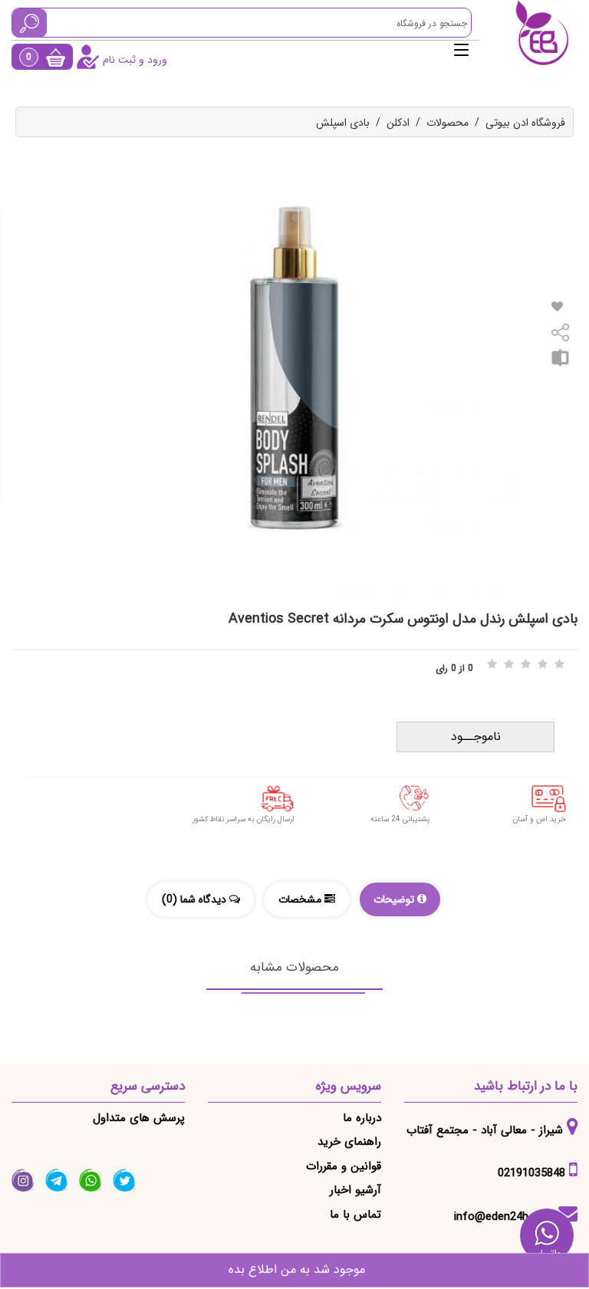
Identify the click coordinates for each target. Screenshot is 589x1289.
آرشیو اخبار (355, 1190)
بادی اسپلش (343, 122)
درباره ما (362, 1118)
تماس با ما (355, 1214)
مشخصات (301, 899)
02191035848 (531, 1173)
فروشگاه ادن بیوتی (525, 122)
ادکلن (398, 122)
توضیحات (395, 899)
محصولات (447, 122)
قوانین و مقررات (343, 1166)
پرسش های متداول (139, 1118)
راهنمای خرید (349, 1142)
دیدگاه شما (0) (195, 899)
